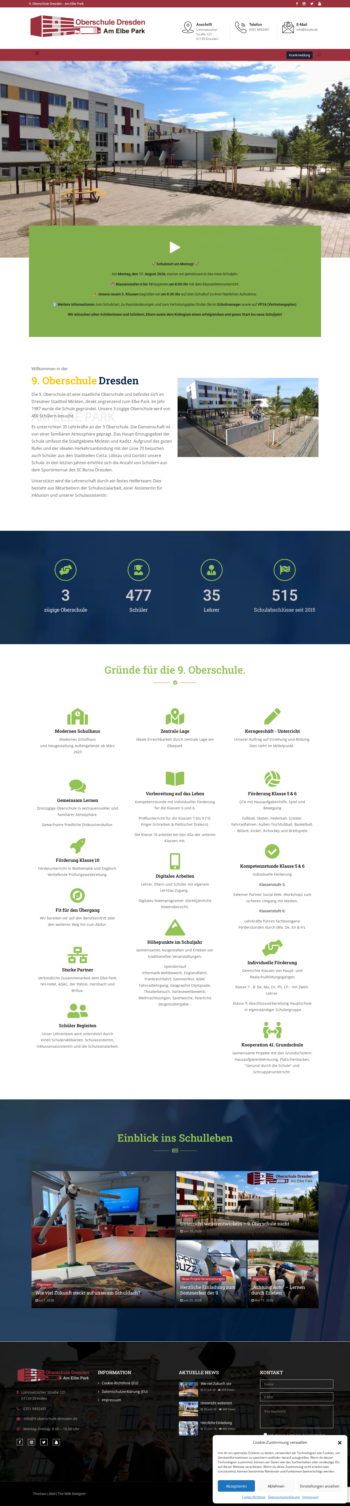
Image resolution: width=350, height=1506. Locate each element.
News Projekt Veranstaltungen (203, 1279)
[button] (339, 1442)
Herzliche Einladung (216, 1423)
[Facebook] (297, 4)
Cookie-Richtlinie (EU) (120, 1383)
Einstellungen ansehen (319, 1486)
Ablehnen (276, 1486)
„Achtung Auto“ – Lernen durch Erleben (278, 1290)
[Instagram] (304, 4)
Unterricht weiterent (216, 1403)
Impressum (310, 1497)
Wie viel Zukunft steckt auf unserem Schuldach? (87, 1293)
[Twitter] (311, 4)
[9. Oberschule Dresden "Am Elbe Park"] (88, 26)
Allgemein (44, 1284)
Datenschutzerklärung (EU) (125, 1391)
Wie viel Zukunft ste (216, 1384)
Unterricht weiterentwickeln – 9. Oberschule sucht (234, 1224)
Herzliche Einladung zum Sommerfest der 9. (207, 1290)
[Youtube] (319, 4)
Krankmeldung (299, 55)
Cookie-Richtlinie (253, 1497)
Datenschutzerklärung (284, 1497)
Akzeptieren (236, 1486)
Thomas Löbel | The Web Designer (59, 1494)
